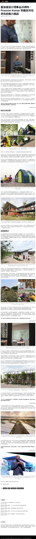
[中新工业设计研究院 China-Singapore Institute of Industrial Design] (5, 1)
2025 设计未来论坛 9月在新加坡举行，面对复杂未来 (10, 502)
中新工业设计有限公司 (16, 538)
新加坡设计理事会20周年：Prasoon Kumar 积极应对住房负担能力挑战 (14, 511)
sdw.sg (4, 481)
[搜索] (34, 1)
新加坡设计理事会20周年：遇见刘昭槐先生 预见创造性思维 (12, 508)
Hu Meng (3, 16)
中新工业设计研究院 (20, 536)
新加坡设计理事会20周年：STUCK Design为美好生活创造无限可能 (13, 505)
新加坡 (9, 488)
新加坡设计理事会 (13, 488)
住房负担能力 (5, 488)
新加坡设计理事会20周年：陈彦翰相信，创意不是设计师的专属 (12, 513)
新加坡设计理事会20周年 (20, 488)
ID (21, 538)
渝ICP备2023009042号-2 (27, 538)
